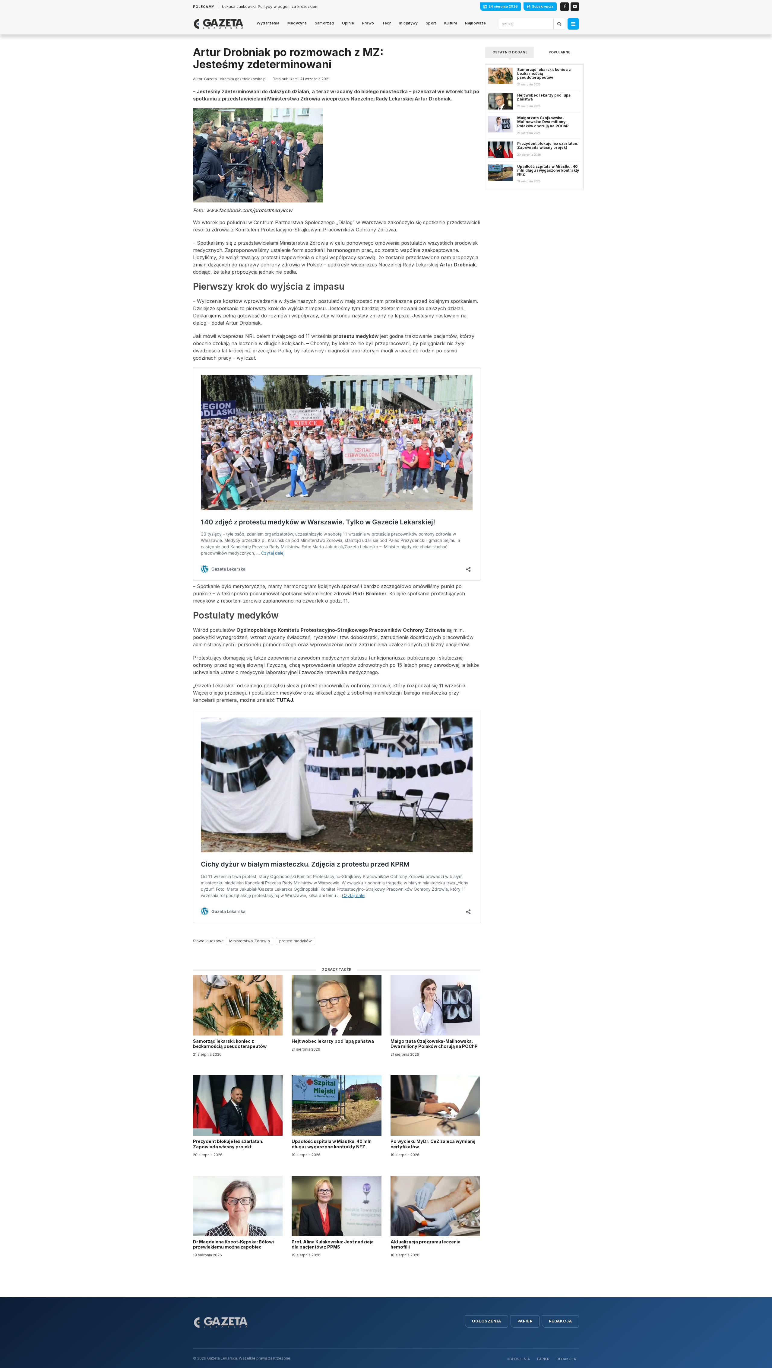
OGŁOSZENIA (518, 1359)
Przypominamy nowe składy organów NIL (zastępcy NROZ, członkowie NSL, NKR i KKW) (303, 6)
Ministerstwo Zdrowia (249, 940)
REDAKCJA (566, 1359)
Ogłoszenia (486, 1321)
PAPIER (543, 1359)
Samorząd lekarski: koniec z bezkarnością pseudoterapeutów (230, 1044)
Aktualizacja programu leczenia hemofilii (425, 1244)
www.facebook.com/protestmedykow (249, 210)
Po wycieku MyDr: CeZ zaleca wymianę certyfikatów (433, 1144)
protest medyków (295, 940)
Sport (431, 23)
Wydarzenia (268, 23)
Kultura (450, 23)
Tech (387, 23)
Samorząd (324, 23)
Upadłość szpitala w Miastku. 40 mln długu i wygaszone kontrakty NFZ (332, 1144)
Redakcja (560, 1321)
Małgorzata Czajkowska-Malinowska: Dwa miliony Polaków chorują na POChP (434, 1044)
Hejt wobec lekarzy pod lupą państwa (333, 1041)
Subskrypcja (542, 6)
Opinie (348, 23)
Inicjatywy (408, 23)
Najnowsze (475, 23)
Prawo (368, 23)
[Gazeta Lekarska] (218, 23)
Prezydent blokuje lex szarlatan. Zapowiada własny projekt (228, 1144)
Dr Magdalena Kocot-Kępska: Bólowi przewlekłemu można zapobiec (233, 1244)
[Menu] (573, 24)
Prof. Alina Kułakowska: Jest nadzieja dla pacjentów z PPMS (333, 1244)
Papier (525, 1321)
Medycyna (297, 23)
